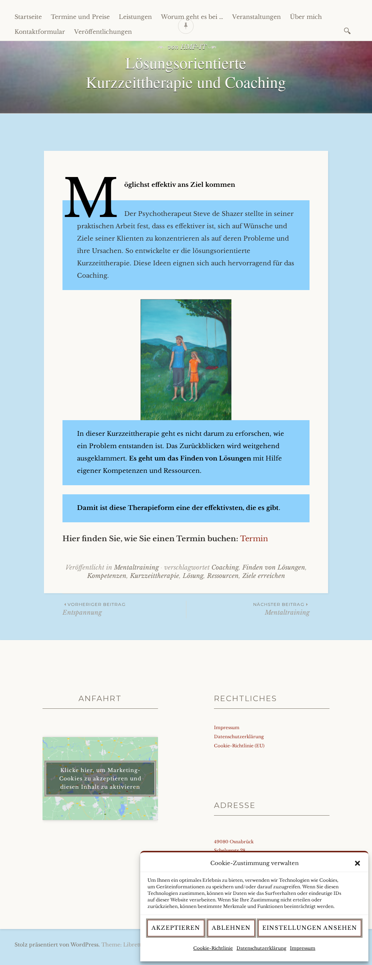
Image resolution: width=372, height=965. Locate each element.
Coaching (225, 567)
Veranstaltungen (256, 16)
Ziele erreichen (263, 576)
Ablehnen (231, 927)
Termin (254, 538)
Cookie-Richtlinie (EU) (239, 745)
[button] (357, 863)
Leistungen (135, 16)
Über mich (306, 16)
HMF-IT (193, 47)
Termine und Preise (80, 16)
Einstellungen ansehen (309, 927)
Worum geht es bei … (192, 16)
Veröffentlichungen (103, 31)
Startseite (28, 16)
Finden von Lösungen (273, 567)
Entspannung (94, 609)
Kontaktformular (40, 31)
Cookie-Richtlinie (213, 948)
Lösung (193, 576)
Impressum (302, 948)
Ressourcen (223, 576)
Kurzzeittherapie (154, 576)
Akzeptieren (175, 927)
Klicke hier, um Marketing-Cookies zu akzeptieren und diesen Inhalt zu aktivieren (100, 778)
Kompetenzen (106, 576)
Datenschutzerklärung (261, 948)
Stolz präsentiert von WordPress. (57, 944)
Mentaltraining (136, 567)
